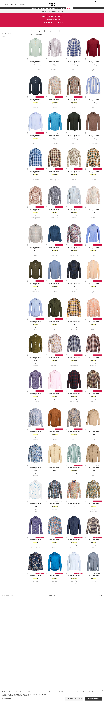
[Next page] (94, 595)
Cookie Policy (39, 694)
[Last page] (101, 595)
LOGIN (97, 1)
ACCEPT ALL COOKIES (93, 698)
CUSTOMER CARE (18, 1)
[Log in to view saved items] (94, 4)
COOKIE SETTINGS (6, 698)
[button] (13, 34)
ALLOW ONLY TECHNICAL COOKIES (74, 698)
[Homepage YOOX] (52, 4)
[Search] (89, 4)
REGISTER (92, 1)
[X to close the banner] (102, 690)
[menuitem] (7, 4)
